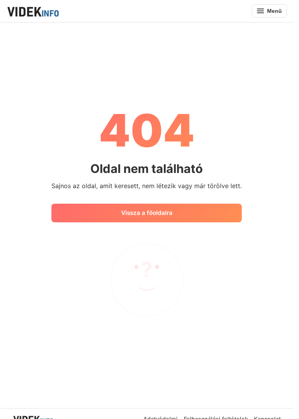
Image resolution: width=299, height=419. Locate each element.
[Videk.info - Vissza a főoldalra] (32, 10)
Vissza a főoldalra (146, 212)
